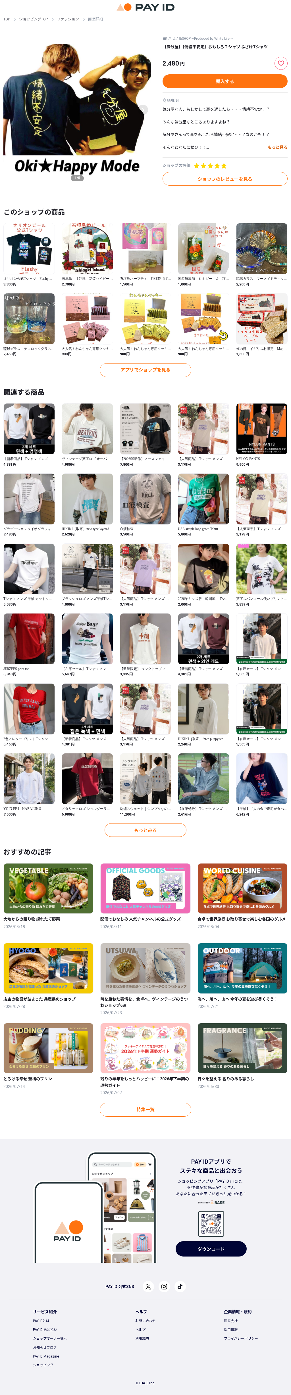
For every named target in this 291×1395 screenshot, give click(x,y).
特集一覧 (145, 1109)
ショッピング (43, 1365)
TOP (6, 19)
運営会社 (231, 1321)
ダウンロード (211, 1249)
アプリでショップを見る (145, 370)
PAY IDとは (41, 1321)
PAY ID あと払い (45, 1330)
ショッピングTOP (33, 19)
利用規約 (142, 1339)
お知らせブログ (45, 1348)
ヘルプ (140, 1330)
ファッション (68, 19)
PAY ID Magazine (46, 1356)
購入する (225, 81)
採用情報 (231, 1330)
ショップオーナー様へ (50, 1339)
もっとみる (145, 830)
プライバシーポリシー (241, 1339)
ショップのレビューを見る (225, 179)
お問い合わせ (145, 1321)
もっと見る (278, 147)
